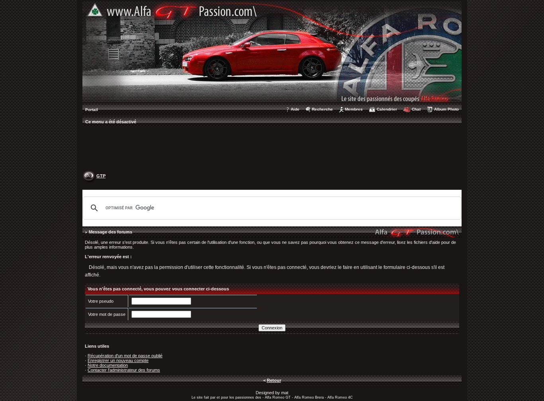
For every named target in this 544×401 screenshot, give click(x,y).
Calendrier (387, 109)
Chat (416, 109)
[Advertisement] (272, 149)
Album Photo (446, 109)
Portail (91, 109)
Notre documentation (108, 365)
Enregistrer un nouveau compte (118, 360)
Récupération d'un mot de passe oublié (125, 355)
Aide (295, 109)
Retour (274, 380)
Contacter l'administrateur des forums (124, 370)
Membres (354, 109)
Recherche (322, 109)
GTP (101, 175)
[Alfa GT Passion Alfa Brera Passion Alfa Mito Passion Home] (272, 51)
